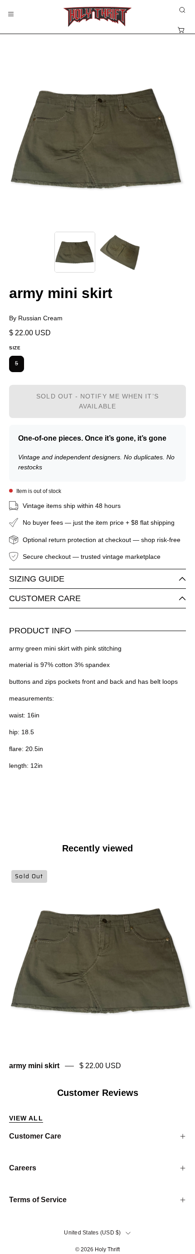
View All (26, 1118)
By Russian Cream (36, 318)
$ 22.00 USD (100, 1066)
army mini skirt (34, 1066)
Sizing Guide (36, 578)
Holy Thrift (107, 1249)
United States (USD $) (92, 1232)
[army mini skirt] (74, 252)
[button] (181, 10)
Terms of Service (38, 1200)
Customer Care (45, 598)
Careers (22, 1168)
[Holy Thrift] (97, 17)
